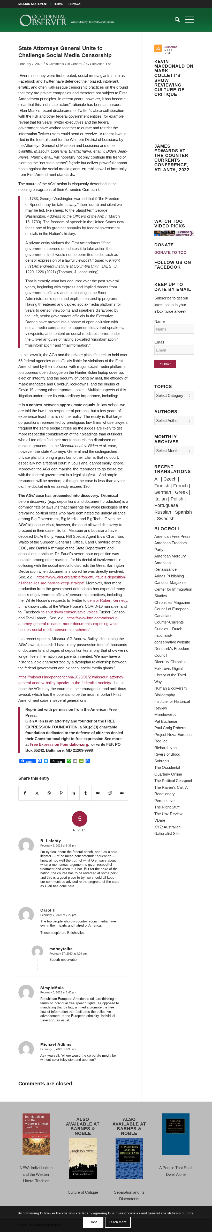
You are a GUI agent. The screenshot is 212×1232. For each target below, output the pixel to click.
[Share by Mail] (122, 793)
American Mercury (170, 556)
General (76, 64)
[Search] (175, 19)
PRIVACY (75, 3)
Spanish (183, 512)
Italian (160, 499)
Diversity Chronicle (170, 662)
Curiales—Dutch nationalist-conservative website (172, 635)
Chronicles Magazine (172, 602)
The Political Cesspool (173, 780)
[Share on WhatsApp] (49, 793)
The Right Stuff (166, 807)
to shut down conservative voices (69, 612)
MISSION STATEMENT (33, 3)
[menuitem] (34, 4)
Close (93, 1222)
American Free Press (172, 536)
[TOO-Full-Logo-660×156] (67, 19)
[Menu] (187, 19)
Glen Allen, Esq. (101, 64)
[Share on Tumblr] (86, 793)
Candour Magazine (170, 582)
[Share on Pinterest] (61, 793)
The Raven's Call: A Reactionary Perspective (170, 794)
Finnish (161, 485)
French (180, 485)
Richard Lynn (165, 748)
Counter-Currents (169, 622)
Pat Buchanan (166, 721)
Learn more (118, 1222)
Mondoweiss (165, 714)
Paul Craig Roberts (170, 728)
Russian (162, 512)
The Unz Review (168, 814)
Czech (170, 479)
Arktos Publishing (169, 576)
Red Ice (161, 741)
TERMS (58, 3)
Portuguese (166, 505)
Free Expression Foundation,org (58, 744)
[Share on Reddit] (110, 793)
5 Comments (55, 64)
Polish (177, 499)
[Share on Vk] (98, 793)
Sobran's (161, 761)
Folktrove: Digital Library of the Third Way (170, 675)
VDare (159, 820)
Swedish (166, 518)
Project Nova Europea (173, 734)
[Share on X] (37, 793)
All (157, 479)
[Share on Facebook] (25, 793)
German (162, 492)
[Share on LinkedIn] (73, 793)
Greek (181, 492)
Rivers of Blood (167, 754)
